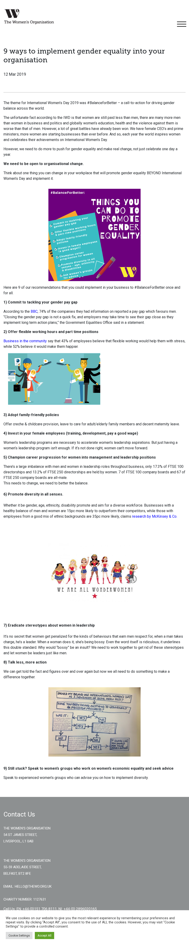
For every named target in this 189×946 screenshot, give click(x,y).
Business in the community (25, 341)
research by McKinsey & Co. (154, 516)
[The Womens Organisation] (29, 16)
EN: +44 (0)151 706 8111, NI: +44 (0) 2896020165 (56, 909)
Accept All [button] (44, 935)
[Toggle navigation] (181, 24)
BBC (34, 311)
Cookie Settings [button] (19, 935)
